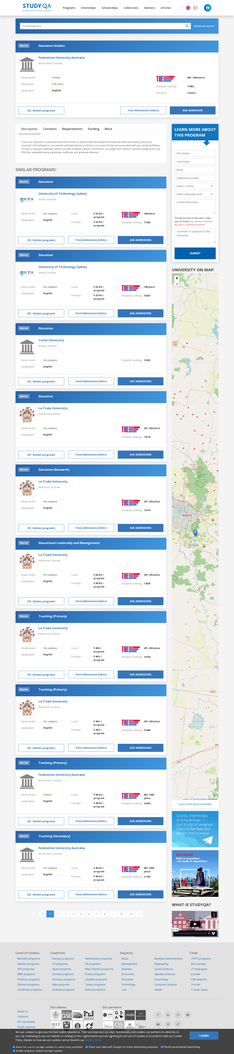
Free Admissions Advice (143, 110)
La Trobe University (53, 408)
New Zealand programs (99, 968)
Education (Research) (54, 470)
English (56, 90)
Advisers (149, 8)
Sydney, (43, 199)
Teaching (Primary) (53, 616)
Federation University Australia (62, 58)
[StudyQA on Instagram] (178, 1015)
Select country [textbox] (185, 186)
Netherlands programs (98, 958)
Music (125, 958)
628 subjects (199, 979)
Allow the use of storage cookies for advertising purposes (49, 1046)
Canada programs (63, 974)
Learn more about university (195, 804)
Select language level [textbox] (189, 194)
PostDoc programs (28, 979)
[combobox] (195, 186)
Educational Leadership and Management (69, 543)
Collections (131, 8)
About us (22, 1011)
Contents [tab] (50, 129)
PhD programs (26, 968)
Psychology (161, 979)
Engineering (161, 963)
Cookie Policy (93, 1040)
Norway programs (63, 958)
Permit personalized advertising (182, 1046)
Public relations (26, 1026)
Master (24, 45)
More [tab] (108, 129)
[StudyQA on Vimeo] (168, 1024)
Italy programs (60, 984)
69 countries (198, 963)
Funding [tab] (93, 129)
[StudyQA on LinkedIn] (168, 1015)
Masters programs (28, 963)
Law (124, 989)
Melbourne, (45, 413)
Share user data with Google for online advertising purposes (123, 1046)
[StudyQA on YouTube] (158, 1024)
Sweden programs (96, 979)
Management (129, 963)
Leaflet (186, 798)
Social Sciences (163, 968)
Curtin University (51, 340)
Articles (166, 8)
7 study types (199, 989)
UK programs (93, 963)
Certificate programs (29, 989)
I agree (204, 1035)
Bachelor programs (28, 958)
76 (131, 913)
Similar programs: (36, 169)
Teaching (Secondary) (54, 836)
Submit (195, 253)
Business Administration (168, 958)
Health (158, 989)
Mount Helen (45, 63)
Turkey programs (95, 984)
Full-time (57, 84)
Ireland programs (95, 989)
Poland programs (95, 974)
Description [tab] (29, 129)
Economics (128, 974)
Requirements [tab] (72, 129)
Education (46, 182)
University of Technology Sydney (63, 194)
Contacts (22, 1016)
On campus (50, 213)
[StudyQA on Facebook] (158, 1015)
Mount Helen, (46, 780)
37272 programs (201, 958)
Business (127, 968)
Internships (88, 8)
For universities (26, 1021)
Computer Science (165, 984)
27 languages (199, 968)
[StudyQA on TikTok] (178, 1024)
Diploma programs (28, 984)
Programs (69, 8)
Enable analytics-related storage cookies (39, 1050)
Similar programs (44, 110)
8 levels (195, 974)
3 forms (195, 984)
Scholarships (110, 8)
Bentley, (43, 345)
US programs (60, 963)
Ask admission (193, 110)
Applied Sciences (164, 974)
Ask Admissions (140, 240)
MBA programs (26, 974)
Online (56, 77)
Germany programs (63, 979)
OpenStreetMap (199, 798)
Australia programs (63, 989)
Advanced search (204, 26)
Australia (57, 63)
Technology (128, 984)
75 (121, 913)
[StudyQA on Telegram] (187, 1015)
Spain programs (61, 968)
